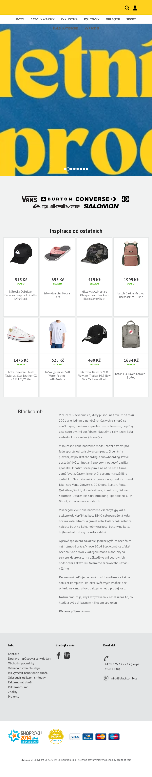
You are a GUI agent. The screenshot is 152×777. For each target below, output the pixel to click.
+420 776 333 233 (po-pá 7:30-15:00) (121, 666)
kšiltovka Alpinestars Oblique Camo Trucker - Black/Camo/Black (94, 295)
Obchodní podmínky (21, 663)
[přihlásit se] (135, 8)
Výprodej (92, 28)
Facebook (58, 655)
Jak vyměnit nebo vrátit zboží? (28, 673)
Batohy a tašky (42, 19)
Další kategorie (65, 28)
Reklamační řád (18, 687)
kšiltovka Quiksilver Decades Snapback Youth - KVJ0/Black (21, 295)
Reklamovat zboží (20, 682)
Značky (12, 692)
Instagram (67, 655)
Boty (20, 19)
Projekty (13, 696)
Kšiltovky (92, 19)
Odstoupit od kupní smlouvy (27, 677)
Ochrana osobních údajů (24, 668)
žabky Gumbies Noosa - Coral (57, 295)
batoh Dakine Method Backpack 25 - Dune (131, 295)
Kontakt (13, 654)
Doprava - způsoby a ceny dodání (29, 658)
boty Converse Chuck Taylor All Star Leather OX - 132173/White (21, 375)
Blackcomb (28, 7)
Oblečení (113, 19)
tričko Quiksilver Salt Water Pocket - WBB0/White (57, 375)
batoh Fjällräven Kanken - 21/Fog (131, 375)
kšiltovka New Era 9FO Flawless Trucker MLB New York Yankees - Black (94, 375)
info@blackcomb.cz (124, 678)
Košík (143, 8)
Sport (131, 19)
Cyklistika (69, 19)
